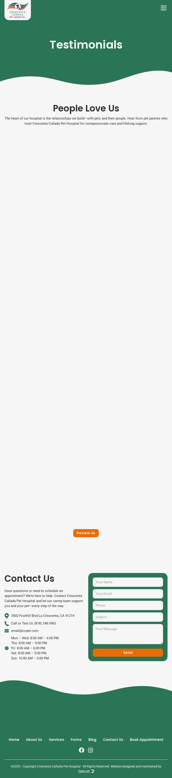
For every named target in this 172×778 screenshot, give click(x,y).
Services (56, 739)
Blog (92, 739)
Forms (76, 739)
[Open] (164, 8)
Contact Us (113, 739)
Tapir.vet (84, 771)
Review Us (86, 533)
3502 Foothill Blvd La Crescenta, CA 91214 (42, 616)
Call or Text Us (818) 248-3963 (33, 623)
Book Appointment (146, 739)
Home (14, 739)
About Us (34, 739)
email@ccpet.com (24, 631)
